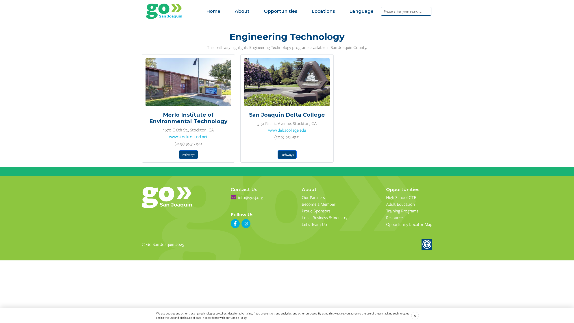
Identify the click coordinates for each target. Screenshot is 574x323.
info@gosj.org (250, 197)
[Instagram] (245, 223)
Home (213, 11)
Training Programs (402, 211)
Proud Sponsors (316, 211)
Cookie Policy (238, 318)
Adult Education (400, 204)
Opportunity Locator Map (409, 224)
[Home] (164, 11)
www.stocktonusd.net (188, 136)
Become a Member (318, 204)
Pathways (188, 154)
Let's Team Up (314, 224)
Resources (395, 217)
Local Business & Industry (324, 217)
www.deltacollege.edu (287, 130)
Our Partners (313, 197)
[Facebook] (235, 223)
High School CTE (401, 197)
